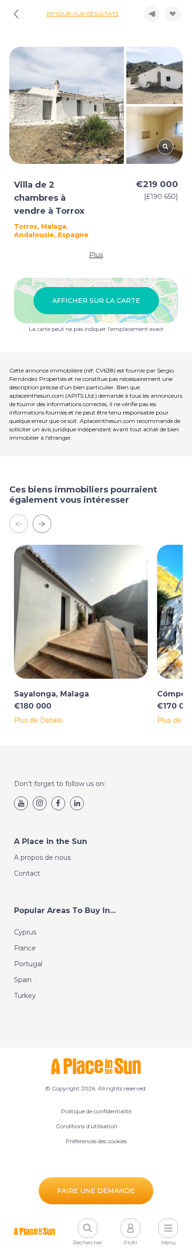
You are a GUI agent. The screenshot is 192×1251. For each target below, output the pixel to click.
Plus (96, 255)
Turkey (25, 995)
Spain (23, 980)
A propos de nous (42, 857)
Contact (27, 873)
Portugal (28, 964)
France (25, 948)
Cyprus (25, 932)
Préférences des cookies (96, 1141)
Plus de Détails (38, 720)
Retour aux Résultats (82, 13)
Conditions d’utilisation (86, 1126)
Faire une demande (96, 1191)
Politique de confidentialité (96, 1111)
